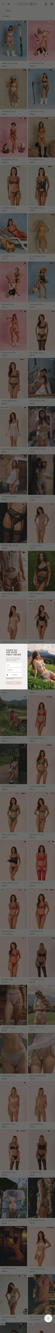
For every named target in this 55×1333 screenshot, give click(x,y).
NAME (7, 662)
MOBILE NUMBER (8, 672)
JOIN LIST (14, 683)
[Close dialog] (53, 645)
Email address (8, 667)
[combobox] (8, 675)
